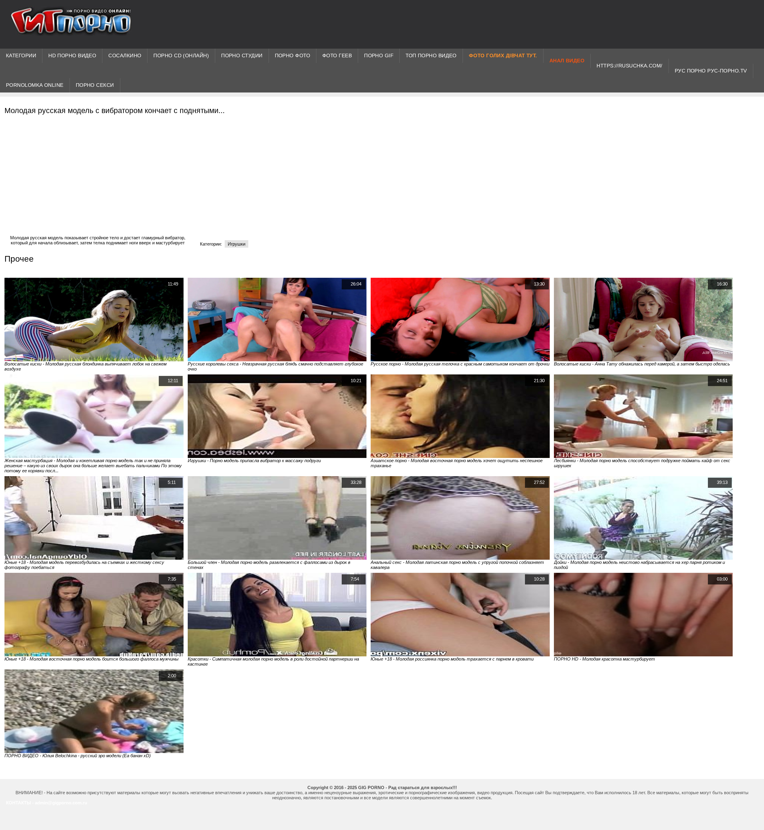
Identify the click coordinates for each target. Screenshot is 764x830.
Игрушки (236, 243)
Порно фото (292, 55)
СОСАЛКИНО (124, 55)
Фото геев (337, 55)
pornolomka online (35, 85)
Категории (21, 55)
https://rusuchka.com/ (629, 66)
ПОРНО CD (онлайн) (181, 55)
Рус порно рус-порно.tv (711, 71)
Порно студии (241, 55)
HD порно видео (72, 55)
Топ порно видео (431, 55)
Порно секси (95, 85)
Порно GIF (378, 55)
